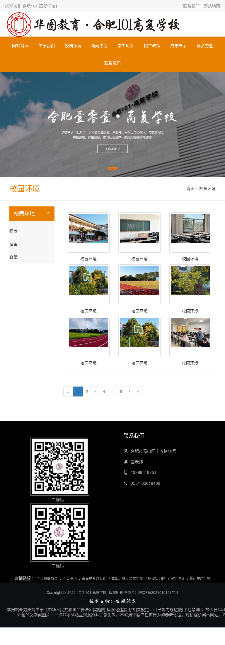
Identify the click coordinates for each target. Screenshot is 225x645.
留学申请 (178, 578)
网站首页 (20, 45)
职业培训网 (157, 578)
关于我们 (46, 45)
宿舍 (13, 243)
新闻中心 (99, 45)
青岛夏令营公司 (94, 578)
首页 (190, 188)
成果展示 (178, 45)
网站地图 (212, 6)
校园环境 (73, 45)
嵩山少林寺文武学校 (127, 578)
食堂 (13, 257)
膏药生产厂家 (200, 578)
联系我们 (191, 6)
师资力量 (205, 45)
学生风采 (125, 45)
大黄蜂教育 (49, 578)
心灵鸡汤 (70, 578)
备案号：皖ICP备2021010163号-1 (151, 592)
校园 (13, 230)
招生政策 (152, 45)
